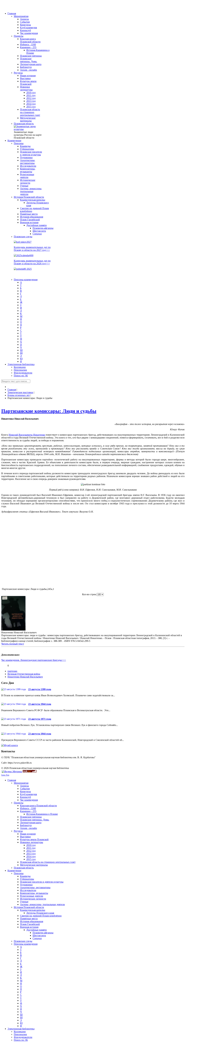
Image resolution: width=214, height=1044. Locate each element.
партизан (12, 671)
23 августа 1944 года (39, 704)
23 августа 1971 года (39, 719)
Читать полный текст (12, 643)
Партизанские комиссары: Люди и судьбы (48, 411)
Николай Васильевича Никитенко (27, 434)
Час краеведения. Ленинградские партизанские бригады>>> (33, 660)
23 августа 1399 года (39, 689)
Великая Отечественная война (24, 674)
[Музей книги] (9, 745)
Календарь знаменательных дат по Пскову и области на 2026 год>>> (32, 262)
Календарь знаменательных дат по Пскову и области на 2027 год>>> (32, 248)
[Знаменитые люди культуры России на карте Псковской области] (28, 129)
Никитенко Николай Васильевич (25, 676)
